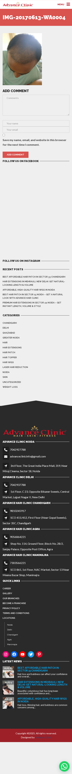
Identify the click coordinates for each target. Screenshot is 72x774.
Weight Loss (10, 387)
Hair (5, 342)
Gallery (7, 593)
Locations (9, 618)
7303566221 (18, 562)
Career (7, 588)
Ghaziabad (9, 333)
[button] (64, 766)
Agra (9, 639)
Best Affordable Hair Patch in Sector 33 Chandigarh (34, 277)
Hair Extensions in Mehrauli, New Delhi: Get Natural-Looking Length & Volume (34, 283)
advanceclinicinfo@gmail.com (28, 456)
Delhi (6, 328)
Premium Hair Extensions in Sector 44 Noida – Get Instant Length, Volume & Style (32, 304)
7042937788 (18, 484)
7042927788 (18, 449)
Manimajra (12, 644)
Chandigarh (10, 323)
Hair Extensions (12, 347)
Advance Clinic (43, 737)
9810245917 (18, 510)
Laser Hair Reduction (15, 367)
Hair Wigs (8, 362)
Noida (6, 372)
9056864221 (18, 536)
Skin (5, 377)
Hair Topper (10, 357)
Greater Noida (11, 338)
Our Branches (11, 598)
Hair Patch (9, 352)
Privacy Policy (11, 608)
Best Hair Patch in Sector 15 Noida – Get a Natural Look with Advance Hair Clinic (33, 296)
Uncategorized (12, 382)
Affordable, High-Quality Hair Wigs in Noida (29, 290)
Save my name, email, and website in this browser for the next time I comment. (34, 142)
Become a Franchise (14, 603)
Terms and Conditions (16, 613)
